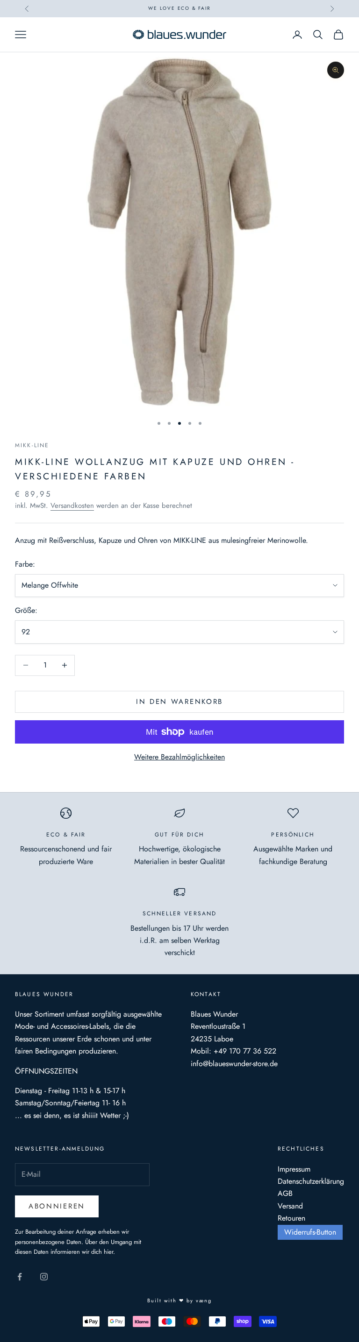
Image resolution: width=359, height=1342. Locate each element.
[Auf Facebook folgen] (19, 1276)
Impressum (294, 1169)
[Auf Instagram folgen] (44, 1276)
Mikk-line (32, 445)
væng (204, 1300)
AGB (285, 1193)
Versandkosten (72, 505)
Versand (290, 1206)
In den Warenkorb (179, 701)
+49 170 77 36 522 (245, 1051)
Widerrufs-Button (310, 1232)
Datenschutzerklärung (311, 1181)
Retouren (291, 1218)
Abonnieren (57, 1206)
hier (108, 1251)
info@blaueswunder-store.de (234, 1063)
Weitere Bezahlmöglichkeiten (179, 757)
